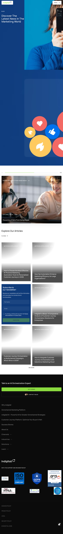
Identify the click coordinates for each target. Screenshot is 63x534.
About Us (5, 429)
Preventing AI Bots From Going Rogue (15, 180)
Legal (3, 516)
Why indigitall (6, 405)
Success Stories (7, 425)
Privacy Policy (18, 315)
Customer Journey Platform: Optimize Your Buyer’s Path (22, 420)
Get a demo (31, 389)
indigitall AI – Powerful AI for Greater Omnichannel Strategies (23, 415)
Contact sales (33, 394)
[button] (60, 173)
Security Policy (7, 521)
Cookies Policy (6, 506)
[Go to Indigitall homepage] (31, 461)
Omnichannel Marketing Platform (13, 410)
